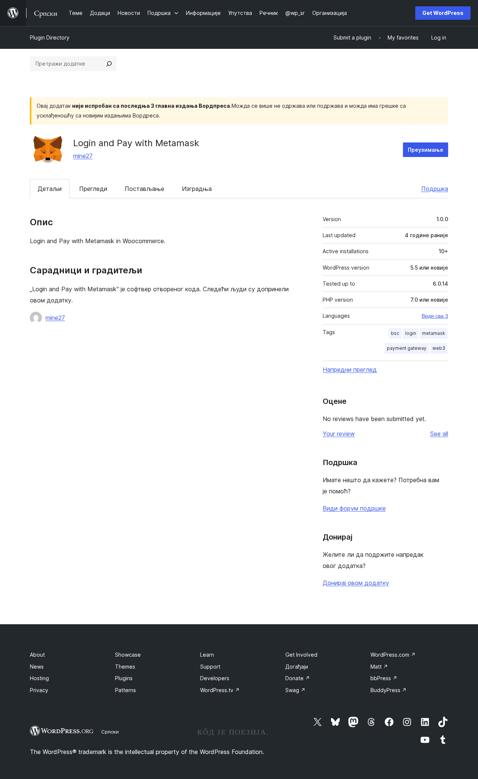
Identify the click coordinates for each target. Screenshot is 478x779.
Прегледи (93, 188)
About (37, 654)
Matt (379, 666)
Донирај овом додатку (356, 583)
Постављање (144, 188)
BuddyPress (388, 690)
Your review (339, 433)
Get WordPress (442, 13)
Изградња (197, 188)
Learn (207, 654)
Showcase (128, 654)
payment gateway (406, 348)
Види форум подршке (354, 508)
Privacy (39, 690)
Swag (295, 690)
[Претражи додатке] (109, 63)
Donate (297, 678)
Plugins (124, 678)
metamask (433, 333)
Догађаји (296, 666)
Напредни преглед (350, 369)
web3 (438, 348)
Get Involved (301, 654)
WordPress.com (393, 654)
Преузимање (425, 150)
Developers (214, 678)
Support (210, 666)
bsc (395, 333)
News (37, 666)
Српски (110, 732)
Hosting (39, 678)
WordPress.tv (220, 690)
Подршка (434, 188)
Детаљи (50, 188)
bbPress (383, 678)
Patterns (125, 690)
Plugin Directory (49, 37)
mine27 (83, 156)
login (410, 333)
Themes (125, 666)
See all (439, 433)
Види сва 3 (435, 316)
